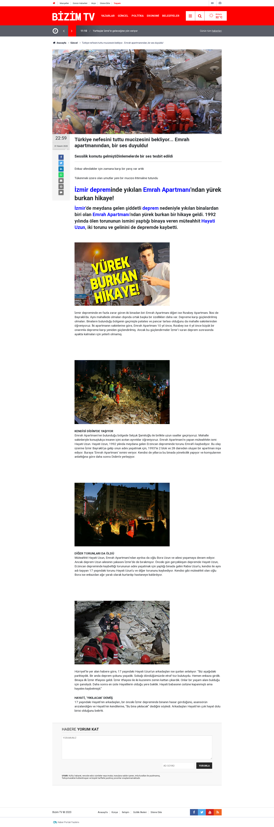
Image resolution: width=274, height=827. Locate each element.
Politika (138, 15)
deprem (100, 189)
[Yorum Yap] (61, 192)
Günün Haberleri (80, 3)
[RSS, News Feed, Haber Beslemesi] (218, 812)
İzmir (81, 189)
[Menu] (190, 16)
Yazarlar (108, 15)
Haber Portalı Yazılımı (68, 822)
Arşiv (93, 3)
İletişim (125, 812)
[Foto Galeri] (220, 3)
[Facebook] (61, 157)
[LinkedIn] (61, 168)
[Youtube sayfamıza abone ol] (210, 812)
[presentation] (64, 31)
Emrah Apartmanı (166, 189)
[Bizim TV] (73, 15)
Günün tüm (211, 30)
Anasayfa (103, 812)
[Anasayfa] (54, 3)
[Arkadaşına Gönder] (61, 180)
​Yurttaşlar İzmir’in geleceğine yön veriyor (115, 30)
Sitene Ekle (105, 3)
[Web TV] (212, 3)
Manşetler (64, 3)
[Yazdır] (61, 186)
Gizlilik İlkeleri (140, 812)
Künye (115, 812)
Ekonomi (153, 15)
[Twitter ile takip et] (202, 812)
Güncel (123, 15)
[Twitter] (61, 163)
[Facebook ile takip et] (194, 812)
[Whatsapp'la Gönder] (61, 174)
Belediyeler (170, 15)
